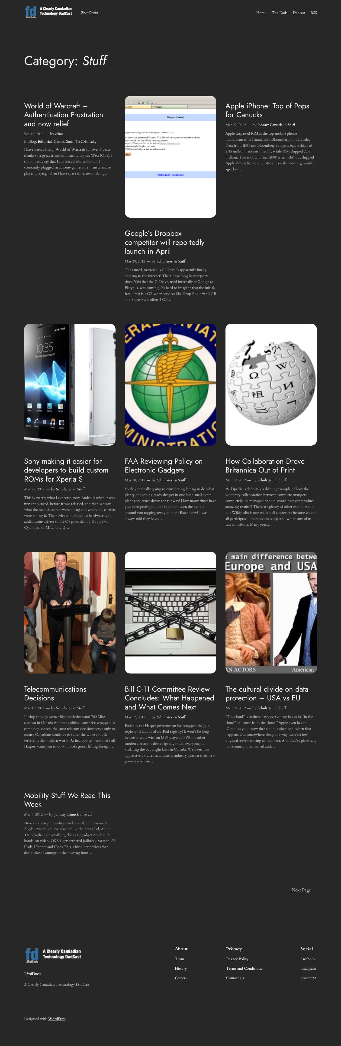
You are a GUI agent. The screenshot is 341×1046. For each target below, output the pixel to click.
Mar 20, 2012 (135, 480)
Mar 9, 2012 (33, 814)
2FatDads (89, 12)
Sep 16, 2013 (34, 133)
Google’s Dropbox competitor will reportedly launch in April (164, 242)
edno (59, 133)
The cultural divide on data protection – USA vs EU (266, 694)
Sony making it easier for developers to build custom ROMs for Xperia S (66, 470)
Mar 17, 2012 (135, 717)
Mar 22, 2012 (235, 124)
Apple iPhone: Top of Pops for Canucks (267, 110)
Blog (32, 141)
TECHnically (86, 141)
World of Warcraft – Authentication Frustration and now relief (63, 114)
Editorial (45, 141)
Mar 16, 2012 (235, 708)
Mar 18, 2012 (34, 708)
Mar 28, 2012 (135, 261)
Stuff (70, 141)
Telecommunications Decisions (55, 694)
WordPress (56, 1018)
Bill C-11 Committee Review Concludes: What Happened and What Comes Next (169, 698)
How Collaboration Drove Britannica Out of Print (265, 466)
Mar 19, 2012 (235, 480)
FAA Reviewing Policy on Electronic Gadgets (164, 466)
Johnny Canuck (269, 124)
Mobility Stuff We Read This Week (67, 800)
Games (59, 141)
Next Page (304, 890)
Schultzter (164, 261)
